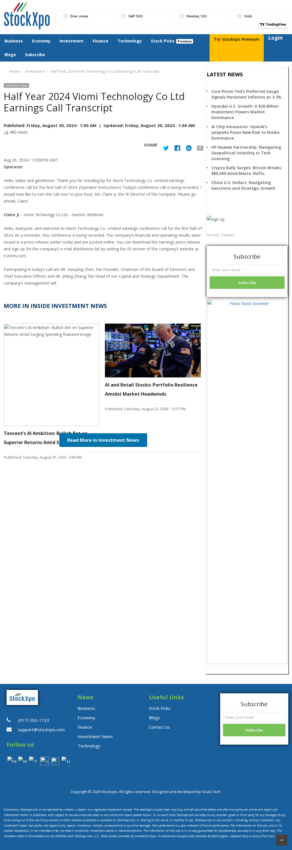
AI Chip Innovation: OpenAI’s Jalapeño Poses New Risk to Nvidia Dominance (245, 132)
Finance (100, 41)
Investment (72, 41)
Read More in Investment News (103, 440)
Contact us (159, 727)
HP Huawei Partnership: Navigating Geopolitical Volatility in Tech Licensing (246, 152)
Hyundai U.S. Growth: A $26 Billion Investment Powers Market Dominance (245, 111)
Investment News (16, 85)
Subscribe (35, 54)
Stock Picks (163, 41)
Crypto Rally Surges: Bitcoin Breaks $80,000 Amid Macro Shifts (246, 170)
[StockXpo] (27, 15)
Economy (41, 41)
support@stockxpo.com (41, 729)
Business (14, 41)
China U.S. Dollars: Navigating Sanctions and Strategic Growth (243, 185)
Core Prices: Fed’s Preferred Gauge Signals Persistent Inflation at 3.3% (246, 94)
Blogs (10, 54)
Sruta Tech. (211, 791)
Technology (129, 41)
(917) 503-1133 (33, 720)
